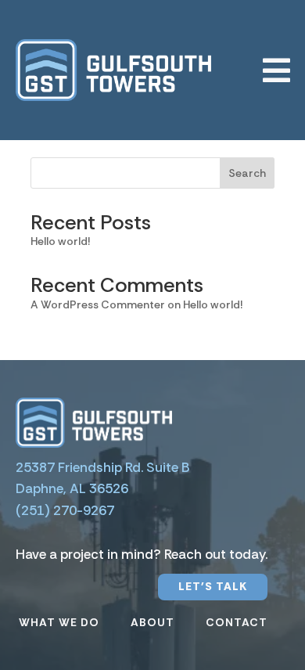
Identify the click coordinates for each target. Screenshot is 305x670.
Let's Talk (212, 586)
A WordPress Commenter (97, 304)
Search (247, 173)
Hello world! (60, 241)
